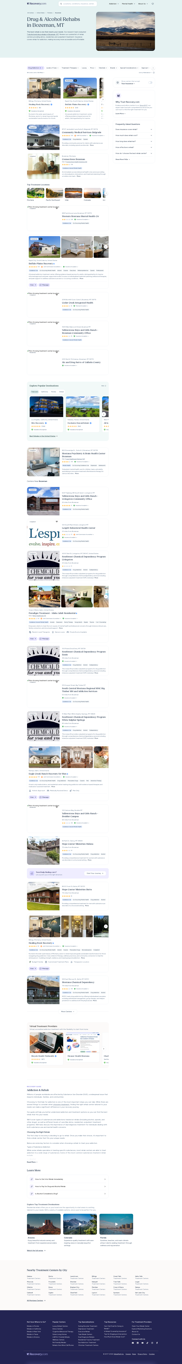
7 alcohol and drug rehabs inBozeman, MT (43, 34)
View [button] (32, 285)
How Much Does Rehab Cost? (114, 1337)
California (44, 392)
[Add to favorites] (56, 127)
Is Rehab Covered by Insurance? (115, 1331)
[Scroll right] (153, 68)
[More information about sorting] (154, 72)
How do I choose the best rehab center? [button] (131, 153)
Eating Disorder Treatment (87, 1326)
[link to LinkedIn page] (138, 1343)
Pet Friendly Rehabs (59, 1342)
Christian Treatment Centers (88, 1345)
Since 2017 (144, 105)
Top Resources (110, 1322)
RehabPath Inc (119, 1354)
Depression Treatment (86, 1329)
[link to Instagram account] (152, 1343)
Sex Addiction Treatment (87, 1342)
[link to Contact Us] (133, 1343)
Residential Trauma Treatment (89, 1340)
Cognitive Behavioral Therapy (63, 1331)
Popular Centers (59, 1322)
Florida (53, 392)
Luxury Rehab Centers (60, 1326)
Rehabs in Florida (33, 1326)
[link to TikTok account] (147, 1343)
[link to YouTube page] (142, 1343)
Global (61, 392)
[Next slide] (103, 99)
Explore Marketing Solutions (142, 1329)
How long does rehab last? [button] (126, 141)
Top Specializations (86, 1322)
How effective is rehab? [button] (125, 147)
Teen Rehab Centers (85, 1334)
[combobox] (77, 3)
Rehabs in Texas (32, 1334)
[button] (41, 72)
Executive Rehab (84, 1331)
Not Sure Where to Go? (36, 1322)
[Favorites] (152, 4)
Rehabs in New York (34, 1331)
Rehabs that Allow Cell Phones (63, 1345)
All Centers (30, 13)
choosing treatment (61, 1104)
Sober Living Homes (60, 1334)
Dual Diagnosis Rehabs (86, 1337)
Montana (49, 13)
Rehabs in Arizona (33, 1337)
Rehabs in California (34, 1329)
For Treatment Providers (142, 1322)
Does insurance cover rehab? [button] (126, 129)
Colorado (68, 1238)
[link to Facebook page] (157, 1343)
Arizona (31, 1238)
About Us (135, 1331)
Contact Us (136, 1334)
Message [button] (45, 285)
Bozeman (43, 481)
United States (40, 13)
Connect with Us (138, 1339)
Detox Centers (58, 1329)
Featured (34, 392)
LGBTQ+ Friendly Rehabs (61, 1337)
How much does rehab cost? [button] (127, 135)
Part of (74, 162)
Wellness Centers (58, 1340)
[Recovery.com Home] (36, 4)
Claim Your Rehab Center (140, 1326)
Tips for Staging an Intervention (115, 1334)
